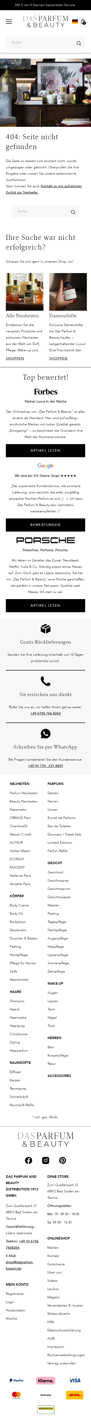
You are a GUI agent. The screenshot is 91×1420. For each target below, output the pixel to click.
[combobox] (45, 43)
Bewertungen (45, 525)
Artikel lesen (45, 605)
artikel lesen (45, 450)
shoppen (15, 358)
